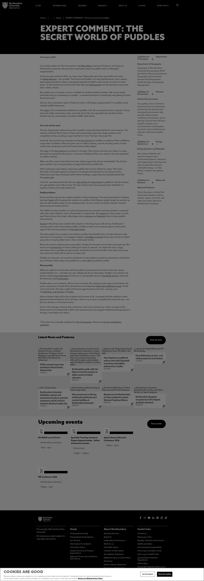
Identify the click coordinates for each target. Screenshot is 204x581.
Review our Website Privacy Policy (90, 578)
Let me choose (147, 574)
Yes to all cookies (164, 574)
